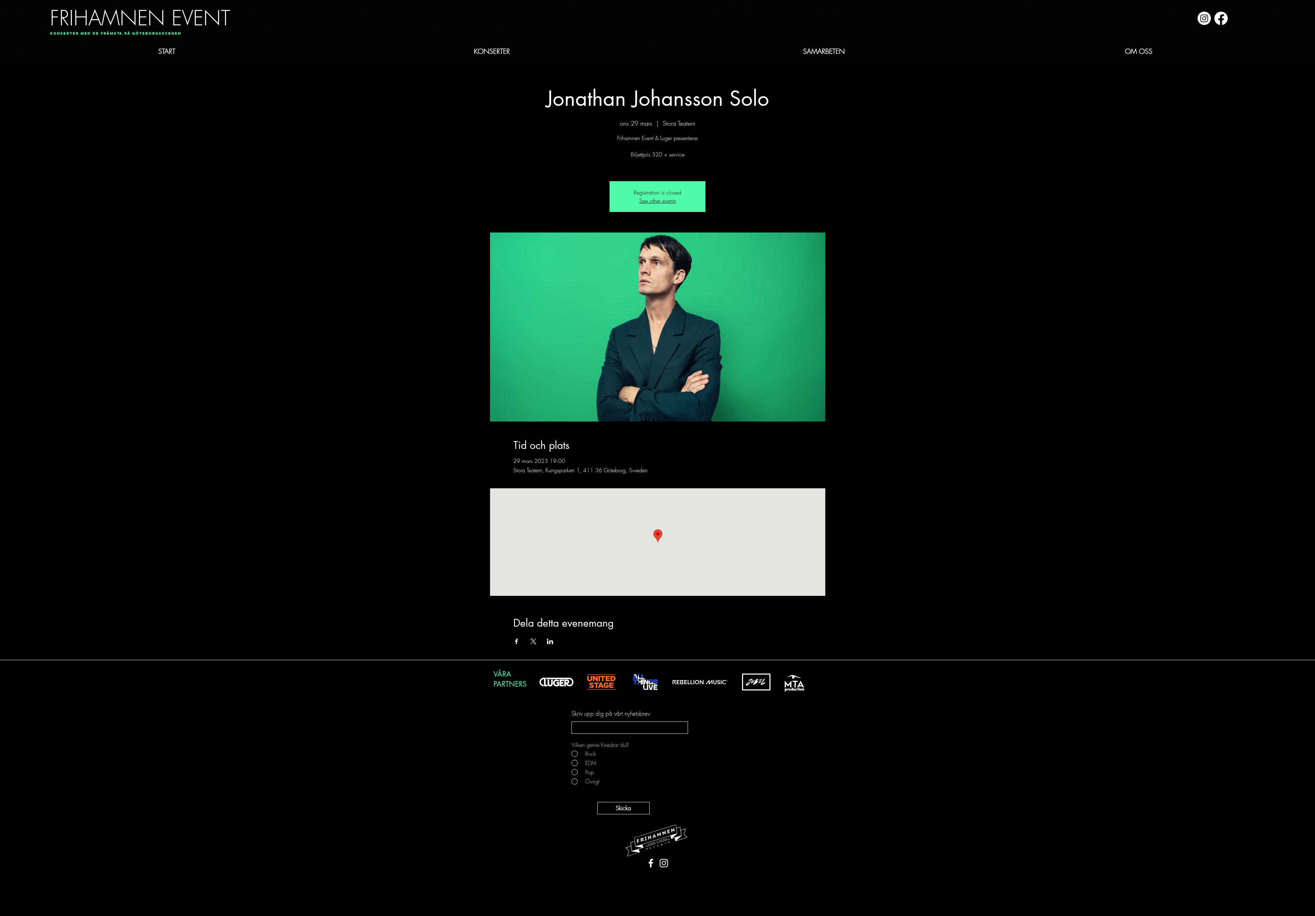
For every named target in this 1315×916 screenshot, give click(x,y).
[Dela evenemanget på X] (533, 641)
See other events (657, 200)
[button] (113, 33)
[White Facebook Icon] (650, 863)
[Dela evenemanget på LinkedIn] (550, 641)
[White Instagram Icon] (663, 863)
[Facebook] (1221, 18)
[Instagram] (1204, 18)
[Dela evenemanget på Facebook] (516, 641)
